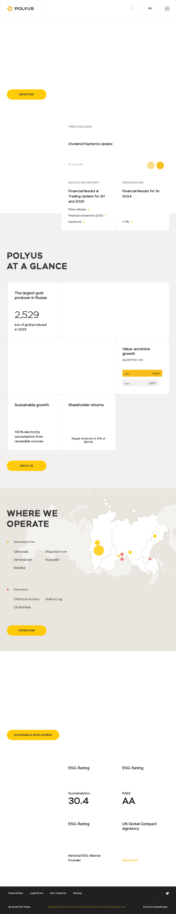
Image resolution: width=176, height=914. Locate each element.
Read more (130, 860)
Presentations (133, 183)
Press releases (80, 127)
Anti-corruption (58, 893)
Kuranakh (52, 559)
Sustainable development (33, 735)
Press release (77, 209)
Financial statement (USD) (85, 215)
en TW (167, 893)
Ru (150, 8)
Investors (26, 94)
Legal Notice (36, 893)
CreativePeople (159, 907)
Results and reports (83, 183)
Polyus (21, 8)
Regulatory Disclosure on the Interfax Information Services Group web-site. (87, 907)
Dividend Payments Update (91, 144)
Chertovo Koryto (27, 599)
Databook (74, 222)
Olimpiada (21, 551)
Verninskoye (23, 559)
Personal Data (16, 893)
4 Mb (125, 222)
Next (160, 165)
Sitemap (77, 893)
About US (26, 466)
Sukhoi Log (54, 599)
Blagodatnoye (56, 551)
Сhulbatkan (22, 607)
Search (132, 8)
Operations (26, 630)
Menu (167, 8)
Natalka (19, 568)
